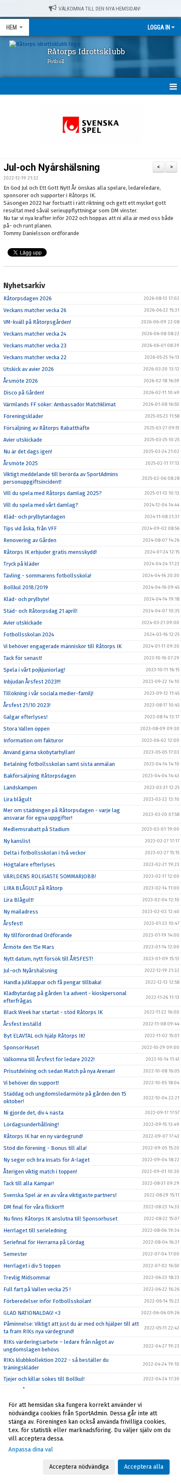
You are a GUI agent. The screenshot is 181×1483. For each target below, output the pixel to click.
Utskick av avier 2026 (28, 369)
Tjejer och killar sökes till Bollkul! (44, 1379)
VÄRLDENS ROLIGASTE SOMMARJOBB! (49, 876)
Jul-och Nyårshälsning (51, 167)
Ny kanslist (16, 841)
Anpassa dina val (30, 1449)
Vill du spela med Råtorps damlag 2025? (52, 493)
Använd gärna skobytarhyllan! (39, 752)
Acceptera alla (143, 1466)
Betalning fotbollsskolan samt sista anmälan (59, 764)
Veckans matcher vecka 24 (35, 334)
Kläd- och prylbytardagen (34, 517)
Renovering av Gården (29, 540)
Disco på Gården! (23, 392)
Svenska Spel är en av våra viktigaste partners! (60, 1195)
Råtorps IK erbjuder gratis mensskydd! (50, 552)
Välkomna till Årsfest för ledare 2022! (49, 1059)
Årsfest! (13, 923)
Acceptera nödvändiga (79, 1466)
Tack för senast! (22, 658)
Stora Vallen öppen (26, 729)
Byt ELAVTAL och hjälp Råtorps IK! (44, 1036)
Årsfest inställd (22, 1024)
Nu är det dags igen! (27, 451)
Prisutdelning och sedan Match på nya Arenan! (59, 1071)
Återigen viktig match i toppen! (40, 1171)
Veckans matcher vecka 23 (35, 345)
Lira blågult (17, 799)
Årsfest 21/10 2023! (27, 705)
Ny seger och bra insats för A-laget (46, 1160)
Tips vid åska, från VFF (30, 528)
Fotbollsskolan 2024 (28, 634)
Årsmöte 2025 (20, 463)
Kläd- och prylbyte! (26, 599)
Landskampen (20, 787)
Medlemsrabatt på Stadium (36, 829)
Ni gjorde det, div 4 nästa (33, 1113)
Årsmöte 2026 (20, 381)
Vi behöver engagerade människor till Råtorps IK (62, 646)
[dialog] (90, 1435)
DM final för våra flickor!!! (33, 1207)
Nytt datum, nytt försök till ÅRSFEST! (48, 959)
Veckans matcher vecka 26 (35, 310)
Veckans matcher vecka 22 (35, 357)
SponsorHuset (21, 1047)
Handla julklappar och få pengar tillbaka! (52, 982)
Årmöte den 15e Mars (28, 947)
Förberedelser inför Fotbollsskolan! (47, 1301)
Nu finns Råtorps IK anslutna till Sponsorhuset (60, 1219)
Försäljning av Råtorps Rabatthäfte (46, 428)
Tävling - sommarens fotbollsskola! (47, 575)
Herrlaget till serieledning (35, 1230)
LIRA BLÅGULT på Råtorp (33, 888)
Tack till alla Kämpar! (28, 1183)
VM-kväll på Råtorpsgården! (37, 322)
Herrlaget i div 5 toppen (32, 1266)
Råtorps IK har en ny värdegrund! (43, 1136)
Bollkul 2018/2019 (25, 587)
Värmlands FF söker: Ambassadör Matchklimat (59, 404)
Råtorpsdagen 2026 (27, 298)
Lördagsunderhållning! (31, 1124)
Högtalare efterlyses (29, 864)
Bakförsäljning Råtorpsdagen (39, 776)
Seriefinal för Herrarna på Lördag (44, 1242)
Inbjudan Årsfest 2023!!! (32, 681)
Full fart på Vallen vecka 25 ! (37, 1289)
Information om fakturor (33, 740)
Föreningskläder (23, 416)
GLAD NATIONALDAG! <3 (32, 1313)
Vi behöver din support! (31, 1083)
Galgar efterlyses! (25, 717)
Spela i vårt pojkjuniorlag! (34, 670)
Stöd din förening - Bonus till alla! (45, 1148)
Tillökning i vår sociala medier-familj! (48, 693)
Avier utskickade (22, 440)
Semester (15, 1254)
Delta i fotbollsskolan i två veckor (44, 853)
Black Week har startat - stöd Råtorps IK (53, 1012)
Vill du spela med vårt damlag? (40, 505)
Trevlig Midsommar (27, 1277)
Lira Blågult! (18, 900)
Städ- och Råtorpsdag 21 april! (40, 611)
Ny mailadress (20, 911)
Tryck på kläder (21, 564)
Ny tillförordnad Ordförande (37, 935)
